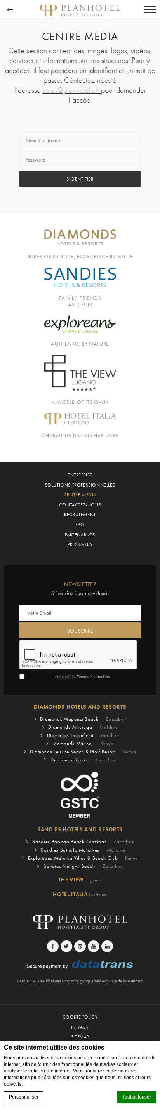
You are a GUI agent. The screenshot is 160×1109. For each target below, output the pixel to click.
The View (79, 879)
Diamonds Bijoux (83, 759)
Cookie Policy (80, 1017)
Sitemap (80, 1037)
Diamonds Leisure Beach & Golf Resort (83, 751)
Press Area (80, 544)
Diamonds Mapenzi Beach (83, 719)
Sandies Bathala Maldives (83, 850)
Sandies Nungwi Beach (83, 866)
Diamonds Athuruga (83, 727)
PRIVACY (80, 1027)
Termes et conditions (93, 676)
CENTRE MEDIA (80, 495)
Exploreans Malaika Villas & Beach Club (83, 858)
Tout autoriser (136, 1097)
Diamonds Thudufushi (83, 735)
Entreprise (80, 475)
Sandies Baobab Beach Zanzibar (83, 841)
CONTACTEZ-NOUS (80, 505)
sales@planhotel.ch (72, 90)
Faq (80, 524)
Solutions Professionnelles (80, 485)
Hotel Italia (80, 894)
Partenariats (80, 535)
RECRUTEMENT (80, 514)
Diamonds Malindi (83, 743)
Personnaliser (23, 1097)
